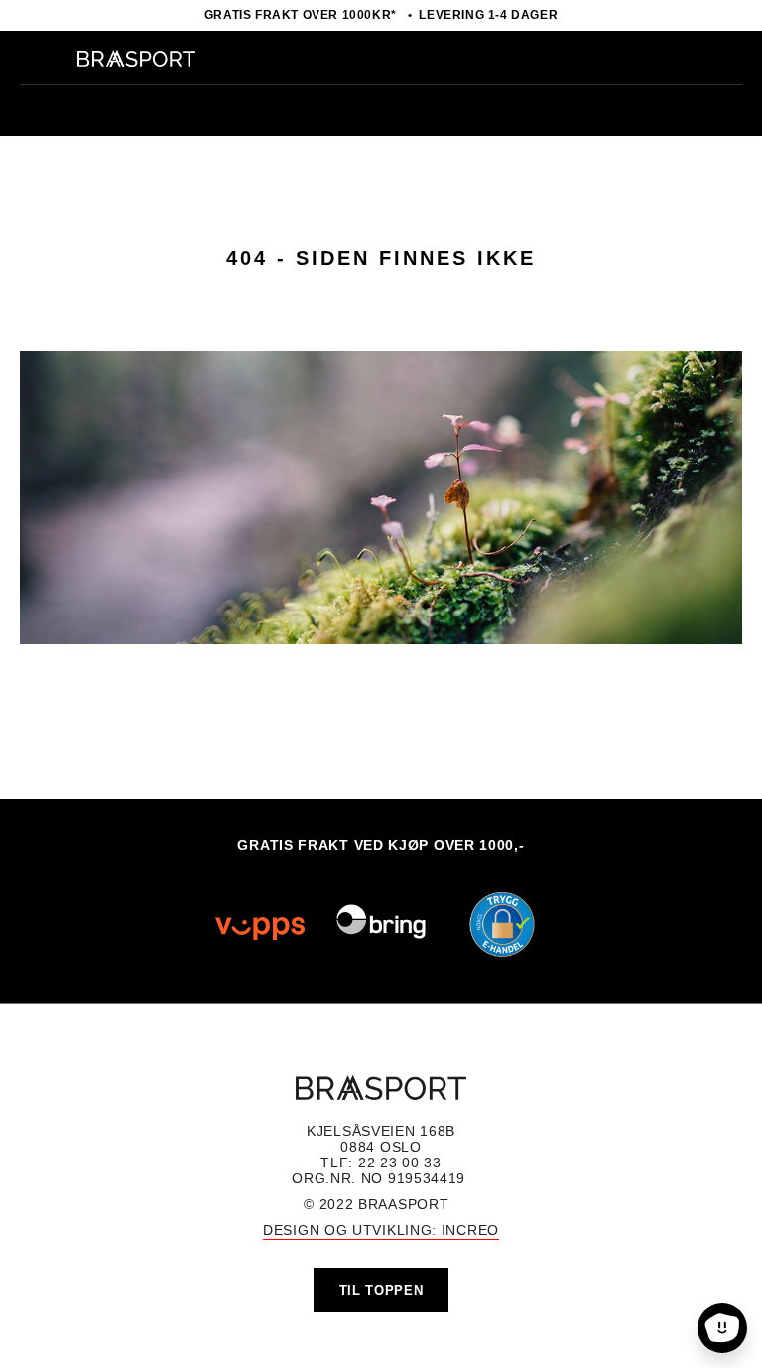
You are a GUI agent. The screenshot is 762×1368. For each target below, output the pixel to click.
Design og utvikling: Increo (381, 1230)
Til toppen (381, 1290)
